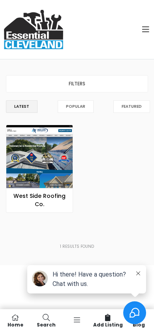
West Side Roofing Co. (39, 200)
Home (15, 324)
